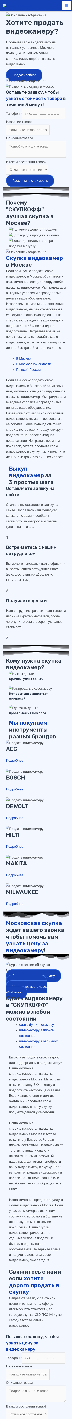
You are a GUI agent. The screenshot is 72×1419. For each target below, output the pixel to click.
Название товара (19, 122)
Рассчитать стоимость (30, 181)
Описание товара (19, 138)
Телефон (14, 113)
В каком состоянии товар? (26, 162)
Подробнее (14, 760)
